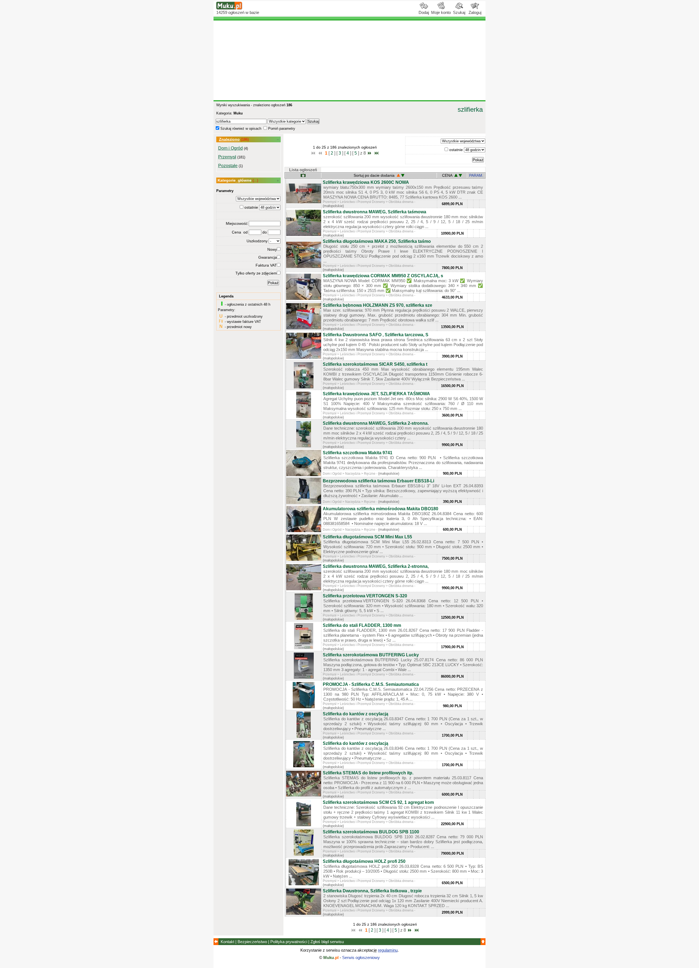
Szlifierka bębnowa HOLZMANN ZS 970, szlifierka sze (377, 305)
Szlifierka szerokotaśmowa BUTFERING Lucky (371, 655)
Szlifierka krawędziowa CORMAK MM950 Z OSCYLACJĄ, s (383, 275)
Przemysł (227, 157)
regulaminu (388, 950)
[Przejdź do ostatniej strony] (376, 154)
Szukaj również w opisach (240, 128)
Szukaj (459, 12)
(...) (255, 180)
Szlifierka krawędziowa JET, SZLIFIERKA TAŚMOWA (376, 393)
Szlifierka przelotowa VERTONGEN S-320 (365, 596)
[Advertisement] (349, 60)
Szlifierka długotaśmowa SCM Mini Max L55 (367, 537)
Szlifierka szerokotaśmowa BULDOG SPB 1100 (371, 832)
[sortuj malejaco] (402, 175)
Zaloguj (475, 12)
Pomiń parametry (281, 128)
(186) (245, 139)
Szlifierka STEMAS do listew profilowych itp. (368, 773)
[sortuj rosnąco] (456, 175)
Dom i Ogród (230, 148)
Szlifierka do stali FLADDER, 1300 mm (362, 625)
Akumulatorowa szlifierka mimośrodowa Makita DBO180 (380, 508)
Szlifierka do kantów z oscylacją (355, 714)
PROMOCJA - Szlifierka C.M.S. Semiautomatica (371, 684)
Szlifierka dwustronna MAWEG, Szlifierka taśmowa (374, 211)
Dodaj (424, 12)
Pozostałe (228, 165)
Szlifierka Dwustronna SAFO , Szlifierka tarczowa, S (375, 334)
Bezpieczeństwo (252, 941)
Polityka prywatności (288, 941)
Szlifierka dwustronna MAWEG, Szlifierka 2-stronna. (376, 423)
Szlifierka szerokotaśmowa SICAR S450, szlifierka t (375, 364)
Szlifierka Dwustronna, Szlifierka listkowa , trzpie (372, 891)
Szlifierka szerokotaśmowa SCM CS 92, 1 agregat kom (378, 802)
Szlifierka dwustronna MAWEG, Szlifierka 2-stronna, (376, 566)
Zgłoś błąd (327, 941)
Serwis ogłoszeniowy (361, 957)
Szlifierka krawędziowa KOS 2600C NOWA (366, 182)
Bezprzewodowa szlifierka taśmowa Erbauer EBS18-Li (378, 481)
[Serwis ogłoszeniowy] (229, 8)
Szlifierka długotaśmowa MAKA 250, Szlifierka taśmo (377, 241)
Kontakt (227, 941)
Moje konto (441, 12)
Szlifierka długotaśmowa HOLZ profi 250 (364, 861)
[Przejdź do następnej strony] (369, 154)
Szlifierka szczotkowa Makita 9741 (357, 452)
